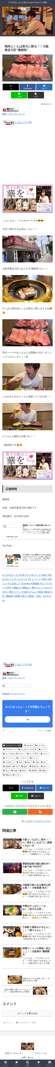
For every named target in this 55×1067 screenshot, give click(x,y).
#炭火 (24, 596)
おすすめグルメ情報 (13, 745)
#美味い (31, 596)
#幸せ (45, 579)
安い (45, 762)
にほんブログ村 (23, 122)
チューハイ (9, 758)
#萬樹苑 (9, 596)
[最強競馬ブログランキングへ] (17, 688)
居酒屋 (8, 767)
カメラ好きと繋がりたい (15, 754)
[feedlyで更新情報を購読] (14, 812)
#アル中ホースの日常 (13, 575)
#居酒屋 (35, 583)
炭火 (7, 771)
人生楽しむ (9, 762)
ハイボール (23, 758)
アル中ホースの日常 (29, 749)
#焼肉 (40, 592)
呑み (29, 762)
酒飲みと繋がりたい (13, 775)
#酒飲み (16, 588)
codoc (49, 730)
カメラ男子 (33, 754)
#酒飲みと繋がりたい (32, 588)
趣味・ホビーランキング (13, 114)
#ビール (9, 579)
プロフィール (40, 1053)
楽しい (46, 767)
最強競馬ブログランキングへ (13, 694)
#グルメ (32, 592)
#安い (39, 596)
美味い (24, 771)
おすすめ (40, 745)
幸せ (17, 767)
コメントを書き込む (27, 1013)
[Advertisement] (27, 156)
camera (30, 745)
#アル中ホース (33, 575)
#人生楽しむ (14, 583)
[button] (36, 95)
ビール (35, 758)
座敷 (25, 767)
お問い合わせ (27, 1057)
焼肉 (15, 771)
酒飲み (44, 771)
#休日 (44, 575)
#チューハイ (34, 579)
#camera (25, 583)
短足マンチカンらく (14, 1053)
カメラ (43, 749)
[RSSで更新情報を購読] (40, 812)
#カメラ (44, 583)
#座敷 (17, 596)
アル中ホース (10, 749)
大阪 (37, 762)
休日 (20, 762)
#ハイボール (20, 579)
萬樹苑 (34, 771)
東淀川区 (35, 767)
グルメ (45, 754)
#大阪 (25, 592)
